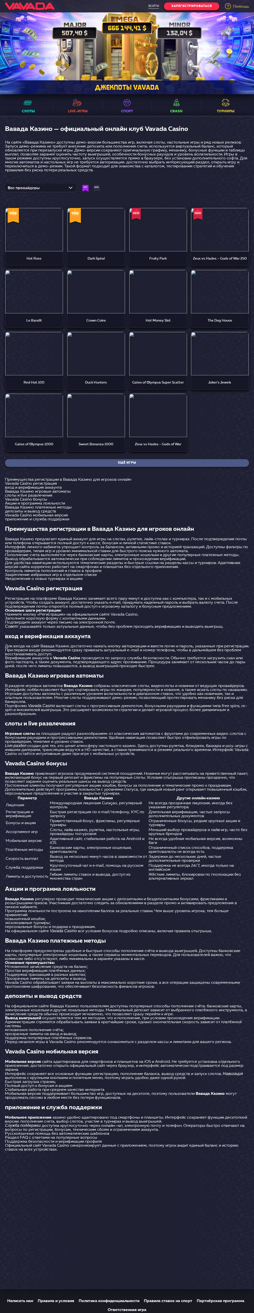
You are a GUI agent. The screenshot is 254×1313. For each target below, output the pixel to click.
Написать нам (20, 1301)
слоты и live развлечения (28, 496)
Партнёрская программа (220, 1301)
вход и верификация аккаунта (33, 488)
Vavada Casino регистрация (31, 484)
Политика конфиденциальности (109, 1301)
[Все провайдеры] (40, 189)
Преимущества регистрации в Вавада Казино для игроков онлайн (68, 480)
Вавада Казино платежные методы (38, 507)
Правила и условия (56, 1301)
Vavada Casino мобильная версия (36, 515)
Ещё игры (127, 462)
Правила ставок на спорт (168, 1301)
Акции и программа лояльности (35, 504)
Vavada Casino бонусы (26, 500)
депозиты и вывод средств (30, 511)
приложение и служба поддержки (37, 519)
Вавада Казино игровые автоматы (38, 492)
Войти (153, 6)
